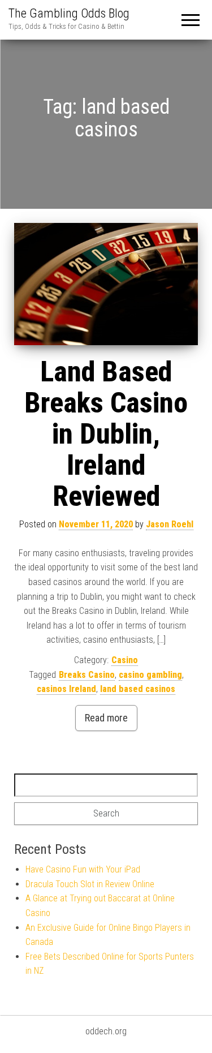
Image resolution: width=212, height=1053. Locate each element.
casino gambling (150, 674)
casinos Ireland (66, 689)
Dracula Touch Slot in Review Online (89, 884)
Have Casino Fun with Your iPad (82, 869)
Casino (124, 660)
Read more (106, 718)
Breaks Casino (87, 674)
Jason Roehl (169, 524)
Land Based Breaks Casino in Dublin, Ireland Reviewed (106, 434)
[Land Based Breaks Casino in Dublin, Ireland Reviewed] (106, 284)
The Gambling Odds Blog (68, 13)
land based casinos (137, 689)
